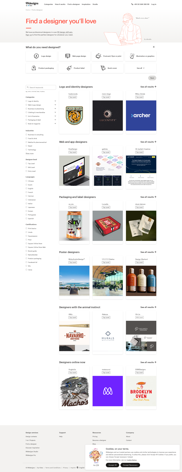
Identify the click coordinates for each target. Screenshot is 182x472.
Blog (94, 444)
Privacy (65, 468)
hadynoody (73, 94)
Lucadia (105, 204)
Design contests (31, 436)
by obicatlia (147, 39)
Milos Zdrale (140, 94)
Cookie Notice (131, 460)
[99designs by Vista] (32, 4)
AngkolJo (72, 369)
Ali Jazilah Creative (142, 149)
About (128, 436)
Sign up (29, 35)
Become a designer (99, 440)
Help (60, 436)
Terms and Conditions (53, 468)
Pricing (95, 436)
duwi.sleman (140, 204)
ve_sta (71, 204)
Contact (129, 440)
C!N (97, 465)
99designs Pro (31, 455)
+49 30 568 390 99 (141, 4)
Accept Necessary (130, 465)
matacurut (106, 369)
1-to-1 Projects (30, 440)
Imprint (73, 468)
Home (28, 10)
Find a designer (74, 4)
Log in (153, 4)
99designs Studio (32, 451)
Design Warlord (141, 259)
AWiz (70, 314)
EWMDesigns (140, 369)
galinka (105, 149)
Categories (48, 4)
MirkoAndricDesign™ (77, 259)
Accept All (112, 465)
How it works (60, 4)
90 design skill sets (64, 32)
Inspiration (86, 4)
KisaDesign (73, 149)
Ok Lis (137, 314)
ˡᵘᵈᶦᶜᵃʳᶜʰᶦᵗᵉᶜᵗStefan (108, 259)
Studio (95, 4)
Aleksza (105, 314)
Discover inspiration (32, 448)
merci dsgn (106, 94)
